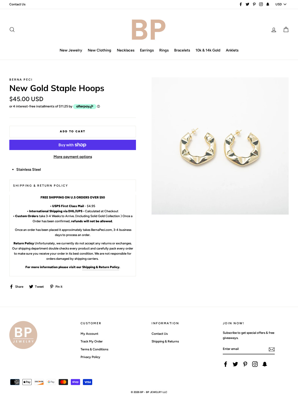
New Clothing (99, 50)
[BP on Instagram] (255, 364)
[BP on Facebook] (225, 364)
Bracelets (182, 50)
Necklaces (125, 50)
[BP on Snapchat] (265, 364)
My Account (89, 333)
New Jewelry (71, 50)
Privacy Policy (90, 357)
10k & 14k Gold (208, 50)
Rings (164, 50)
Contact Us (17, 4)
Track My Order (92, 341)
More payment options (73, 156)
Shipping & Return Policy (100, 267)
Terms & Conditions (94, 349)
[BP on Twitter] (235, 364)
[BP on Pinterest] (245, 364)
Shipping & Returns (165, 341)
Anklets (232, 50)
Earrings (147, 50)
